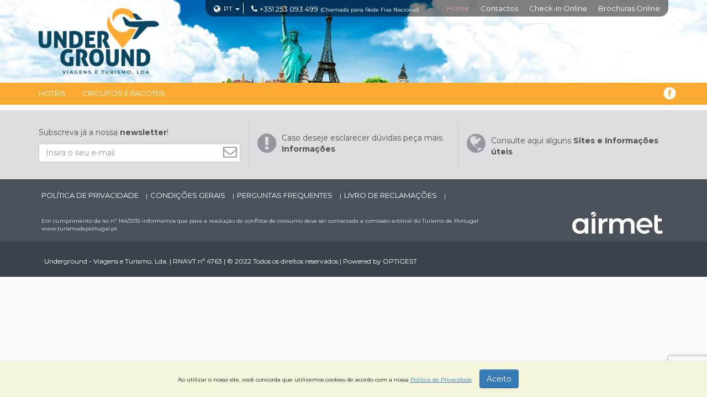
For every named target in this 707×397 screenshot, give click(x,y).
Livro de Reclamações (391, 195)
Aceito (499, 379)
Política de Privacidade (90, 195)
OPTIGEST (400, 261)
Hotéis (52, 93)
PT (228, 8)
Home (458, 8)
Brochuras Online (629, 8)
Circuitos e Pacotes (123, 93)
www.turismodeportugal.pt (79, 228)
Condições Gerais (188, 195)
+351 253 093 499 (289, 8)
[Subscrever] (233, 151)
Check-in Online (558, 8)
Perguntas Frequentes (285, 195)
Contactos (499, 8)
